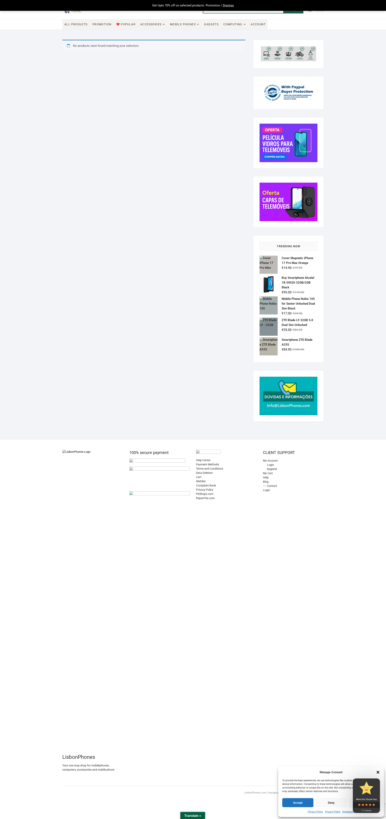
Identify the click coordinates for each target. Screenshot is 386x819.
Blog (266, 481)
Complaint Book (206, 485)
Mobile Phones (183, 24)
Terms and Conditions (209, 468)
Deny (331, 803)
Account (258, 24)
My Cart (268, 473)
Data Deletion (204, 472)
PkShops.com (204, 493)
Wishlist (201, 481)
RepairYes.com (205, 498)
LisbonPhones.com (255, 792)
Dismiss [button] (228, 5)
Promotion (102, 24)
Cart (198, 477)
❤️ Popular (126, 24)
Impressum (348, 811)
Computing (232, 24)
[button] (378, 772)
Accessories (150, 24)
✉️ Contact (270, 485)
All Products (76, 24)
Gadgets (211, 24)
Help (266, 477)
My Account (270, 460)
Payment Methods (207, 464)
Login (266, 490)
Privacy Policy (315, 811)
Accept (298, 803)
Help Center (203, 460)
